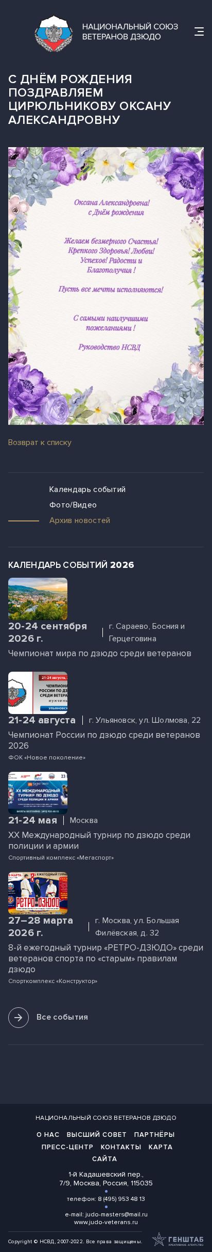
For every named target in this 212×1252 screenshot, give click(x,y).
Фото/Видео (73, 505)
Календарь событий (87, 490)
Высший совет (97, 1135)
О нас (48, 1135)
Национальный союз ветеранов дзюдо (106, 1118)
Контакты (121, 1147)
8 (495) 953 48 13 (121, 1199)
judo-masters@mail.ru (116, 1214)
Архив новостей (79, 521)
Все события (63, 1017)
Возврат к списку (40, 442)
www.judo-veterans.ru (106, 1222)
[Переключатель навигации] (199, 31)
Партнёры (154, 1135)
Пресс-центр (68, 1147)
